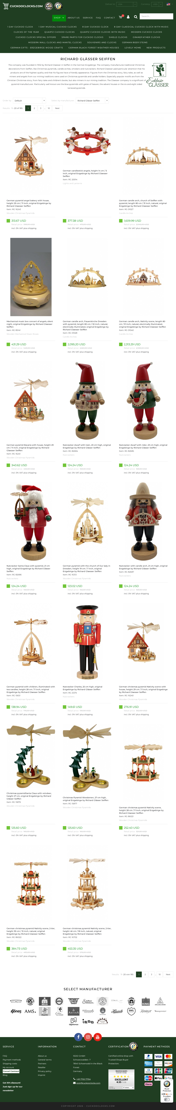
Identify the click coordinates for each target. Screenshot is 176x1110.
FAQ (98, 17)
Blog (5, 1075)
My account (8, 1067)
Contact (109, 17)
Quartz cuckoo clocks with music (102, 32)
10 (49, 108)
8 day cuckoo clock (95, 27)
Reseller (42, 1067)
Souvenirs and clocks (102, 42)
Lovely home (133, 47)
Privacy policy (44, 1071)
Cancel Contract (11, 1071)
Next (57, 108)
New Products (156, 47)
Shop (57, 17)
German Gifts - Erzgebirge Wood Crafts (36, 47)
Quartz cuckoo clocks (59, 32)
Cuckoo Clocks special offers (36, 37)
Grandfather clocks (146, 37)
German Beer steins (135, 42)
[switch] (167, 1099)
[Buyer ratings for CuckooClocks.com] (121, 1080)
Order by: (7, 100)
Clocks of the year (26, 32)
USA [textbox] (120, 4)
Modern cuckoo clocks (146, 32)
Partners (42, 1063)
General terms (45, 1059)
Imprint (41, 1075)
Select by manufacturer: (62, 100)
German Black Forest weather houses (93, 47)
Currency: (145, 4)
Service (88, 17)
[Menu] (171, 1080)
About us (74, 17)
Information (47, 1046)
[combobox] (126, 4)
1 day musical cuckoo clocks (58, 27)
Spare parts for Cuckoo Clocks (83, 37)
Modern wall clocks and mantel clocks (55, 42)
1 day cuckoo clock (20, 27)
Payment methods (12, 1059)
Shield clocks (118, 37)
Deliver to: (110, 4)
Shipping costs (10, 1063)
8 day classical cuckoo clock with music (141, 27)
